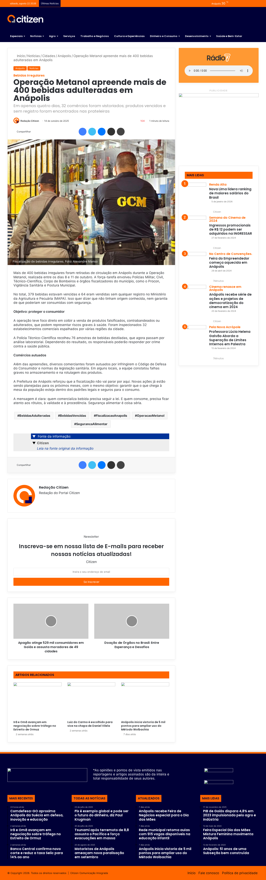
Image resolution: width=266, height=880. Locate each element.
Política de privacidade (240, 873)
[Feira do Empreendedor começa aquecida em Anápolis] (195, 262)
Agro (52, 36)
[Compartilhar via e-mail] (111, 132)
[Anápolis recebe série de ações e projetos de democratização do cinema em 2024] (195, 295)
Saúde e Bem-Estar (229, 36)
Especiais (16, 36)
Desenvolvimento (197, 36)
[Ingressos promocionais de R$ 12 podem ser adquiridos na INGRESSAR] (195, 226)
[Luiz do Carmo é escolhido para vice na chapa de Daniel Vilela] (91, 700)
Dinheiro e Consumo (163, 36)
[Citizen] (25, 19)
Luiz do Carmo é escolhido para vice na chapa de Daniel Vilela (90, 724)
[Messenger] (102, 132)
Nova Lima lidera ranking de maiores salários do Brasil (230, 193)
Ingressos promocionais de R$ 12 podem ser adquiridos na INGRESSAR (230, 229)
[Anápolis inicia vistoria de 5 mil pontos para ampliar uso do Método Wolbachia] (145, 700)
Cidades (48, 56)
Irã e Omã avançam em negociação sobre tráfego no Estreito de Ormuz (34, 725)
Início (20, 56)
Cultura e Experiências (129, 36)
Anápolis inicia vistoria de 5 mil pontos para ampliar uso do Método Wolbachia (143, 725)
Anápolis (64, 56)
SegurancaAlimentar (91, 424)
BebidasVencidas (73, 416)
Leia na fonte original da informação (65, 448)
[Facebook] (82, 132)
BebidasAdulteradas (34, 416)
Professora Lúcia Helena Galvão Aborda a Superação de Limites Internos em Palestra (229, 337)
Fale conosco (208, 873)
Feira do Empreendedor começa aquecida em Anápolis (229, 262)
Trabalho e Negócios (94, 36)
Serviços (69, 36)
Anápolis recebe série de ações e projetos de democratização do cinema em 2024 (230, 300)
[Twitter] (92, 132)
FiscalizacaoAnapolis (111, 416)
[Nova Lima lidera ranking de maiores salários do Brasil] (195, 193)
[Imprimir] (121, 132)
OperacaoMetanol (150, 416)
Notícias (35, 36)
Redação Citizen (29, 120)
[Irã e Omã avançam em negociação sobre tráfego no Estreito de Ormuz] (37, 700)
